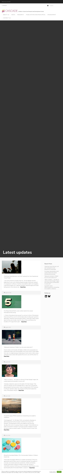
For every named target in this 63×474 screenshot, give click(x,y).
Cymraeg (4, 5)
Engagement (52, 14)
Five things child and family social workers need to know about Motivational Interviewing (51, 273)
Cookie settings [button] (53, 471)
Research (20, 14)
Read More (23, 287)
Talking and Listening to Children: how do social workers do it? (18, 347)
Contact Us (7, 18)
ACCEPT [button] (59, 471)
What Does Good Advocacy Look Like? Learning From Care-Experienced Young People (51, 268)
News (13, 14)
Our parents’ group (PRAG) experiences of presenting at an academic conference (51, 287)
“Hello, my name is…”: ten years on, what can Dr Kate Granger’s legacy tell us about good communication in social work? (51, 282)
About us (6, 14)
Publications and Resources (35, 14)
